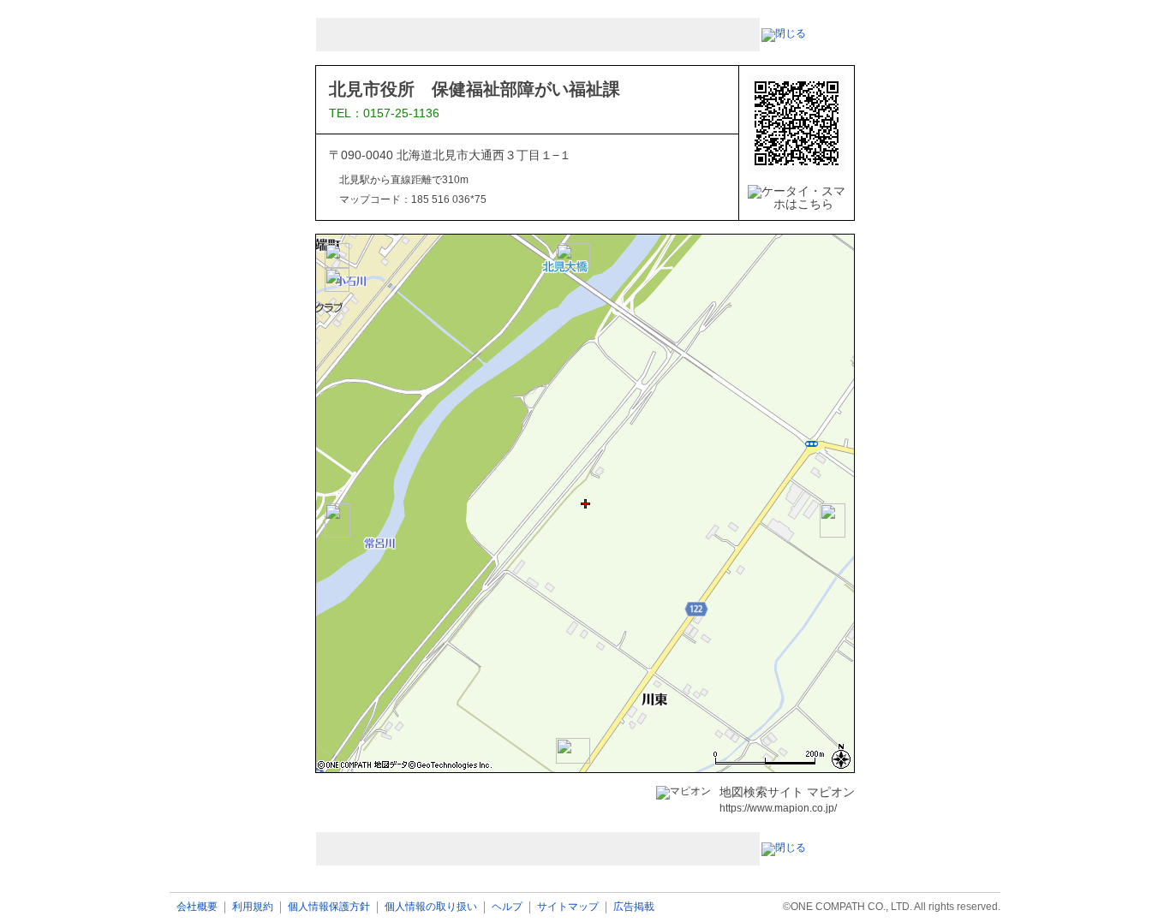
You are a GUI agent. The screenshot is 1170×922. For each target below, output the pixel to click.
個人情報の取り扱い (431, 907)
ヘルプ (507, 907)
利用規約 (252, 907)
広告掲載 (633, 907)
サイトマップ (568, 907)
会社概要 (197, 907)
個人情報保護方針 (329, 907)
